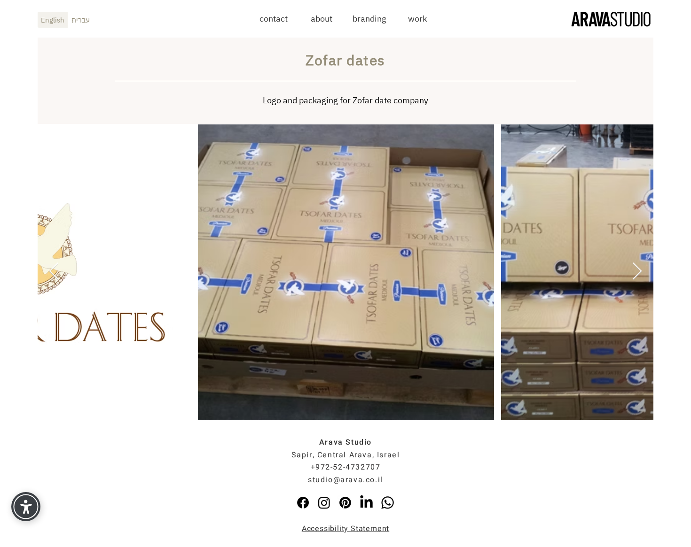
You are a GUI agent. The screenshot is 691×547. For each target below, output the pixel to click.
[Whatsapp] (387, 502)
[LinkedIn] (366, 502)
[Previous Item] (53, 271)
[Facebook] (303, 502)
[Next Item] (637, 271)
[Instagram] (324, 502)
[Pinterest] (345, 502)
